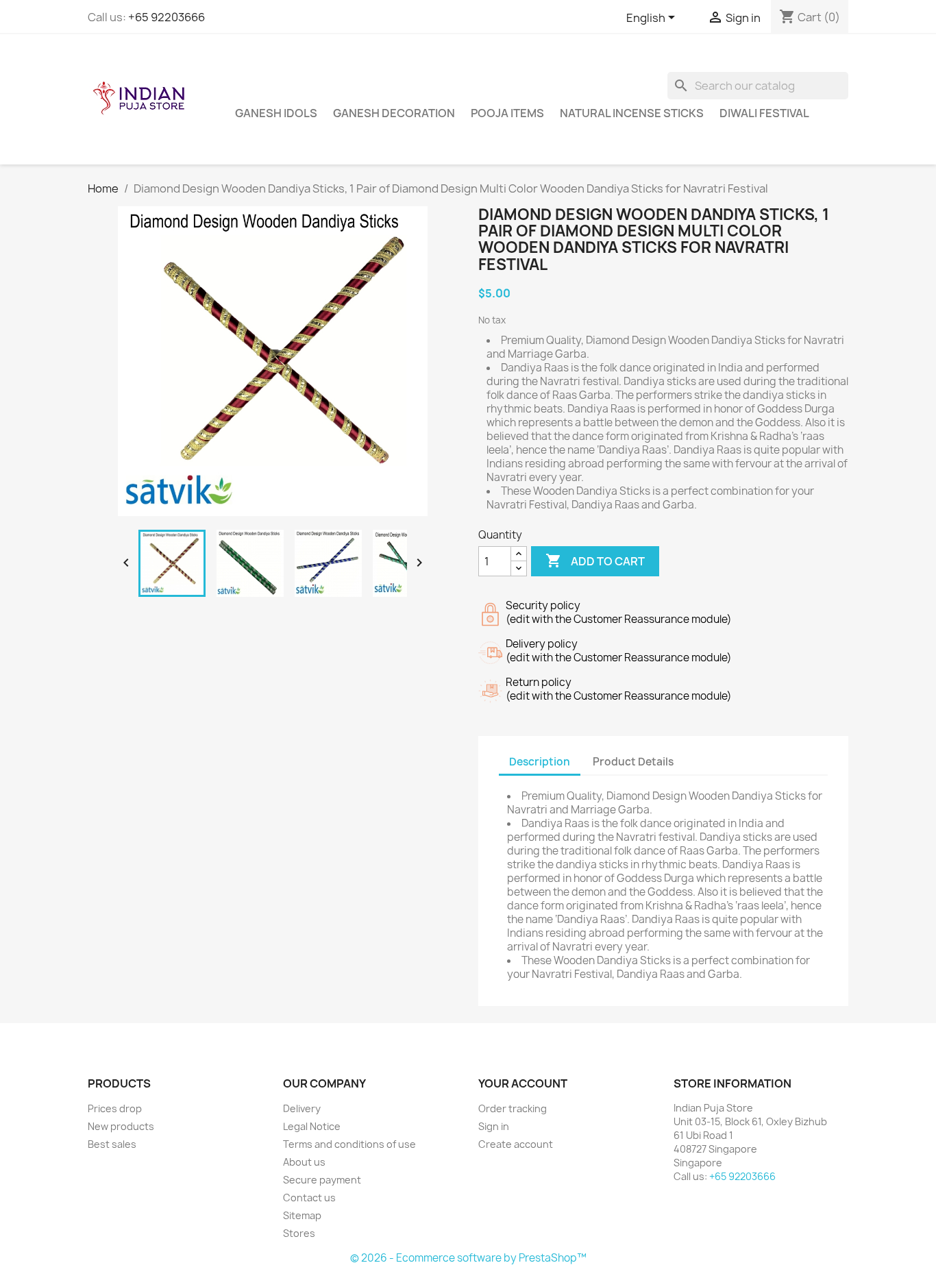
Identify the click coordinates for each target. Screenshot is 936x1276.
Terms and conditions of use (349, 1144)
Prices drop (115, 1108)
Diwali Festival (764, 113)
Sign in (493, 1126)
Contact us (309, 1197)
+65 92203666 (166, 17)
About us (304, 1161)
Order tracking (512, 1108)
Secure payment (322, 1179)
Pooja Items (507, 113)
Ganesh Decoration (394, 113)
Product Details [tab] (633, 761)
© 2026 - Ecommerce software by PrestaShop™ (468, 1258)
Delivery (302, 1108)
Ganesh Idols (276, 113)
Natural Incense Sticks (632, 113)
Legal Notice (312, 1126)
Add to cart (595, 560)
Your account (522, 1083)
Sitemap (302, 1215)
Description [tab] (539, 761)
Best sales (112, 1144)
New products (121, 1126)
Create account (515, 1144)
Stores (299, 1233)
